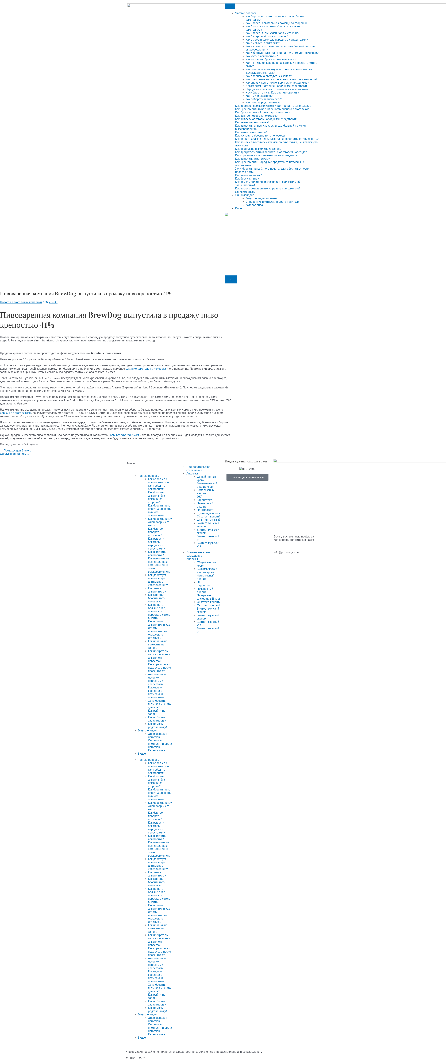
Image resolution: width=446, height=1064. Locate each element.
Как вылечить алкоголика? (263, 43)
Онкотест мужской (209, 519)
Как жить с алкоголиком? (262, 56)
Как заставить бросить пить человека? (271, 59)
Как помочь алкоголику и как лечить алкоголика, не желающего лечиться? (159, 630)
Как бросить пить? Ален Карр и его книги (272, 33)
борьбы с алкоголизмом (15, 413)
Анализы (192, 473)
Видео (239, 208)
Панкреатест (205, 510)
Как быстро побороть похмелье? (267, 36)
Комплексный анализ (205, 491)
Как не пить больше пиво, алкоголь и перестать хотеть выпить (159, 611)
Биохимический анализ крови (207, 485)
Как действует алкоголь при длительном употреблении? (282, 52)
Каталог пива (254, 205)
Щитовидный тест (208, 513)
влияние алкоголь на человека (146, 368)
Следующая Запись (14, 453)
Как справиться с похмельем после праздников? (277, 82)
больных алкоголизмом (124, 435)
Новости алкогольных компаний (21, 302)
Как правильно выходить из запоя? (269, 76)
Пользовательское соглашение (198, 468)
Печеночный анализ (205, 505)
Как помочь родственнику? (263, 102)
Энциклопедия (244, 195)
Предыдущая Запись (15, 450)
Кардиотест (204, 500)
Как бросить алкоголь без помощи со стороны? (276, 23)
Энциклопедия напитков (261, 198)
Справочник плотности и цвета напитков (272, 201)
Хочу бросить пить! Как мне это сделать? (272, 92)
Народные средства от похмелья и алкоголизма (277, 89)
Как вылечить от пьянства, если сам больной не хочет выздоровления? (159, 565)
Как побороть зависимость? (264, 99)
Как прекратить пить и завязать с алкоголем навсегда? (281, 79)
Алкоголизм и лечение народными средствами (276, 86)
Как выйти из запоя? (259, 96)
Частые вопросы (246, 13)
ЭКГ (199, 496)
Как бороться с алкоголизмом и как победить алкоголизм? (158, 484)
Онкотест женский (208, 516)
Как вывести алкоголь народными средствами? (277, 39)
